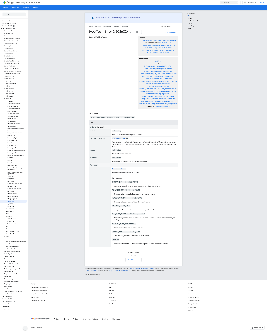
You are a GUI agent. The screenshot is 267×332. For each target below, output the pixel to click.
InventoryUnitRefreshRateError (158, 86)
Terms (33, 327)
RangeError (145, 99)
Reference (15, 7)
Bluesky (112, 290)
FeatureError (167, 79)
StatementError (144, 104)
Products (98, 26)
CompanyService (146, 40)
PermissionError (170, 91)
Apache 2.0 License (90, 270)
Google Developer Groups (39, 290)
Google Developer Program (39, 287)
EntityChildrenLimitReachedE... (164, 76)
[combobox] (230, 2)
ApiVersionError (166, 69)
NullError (152, 91)
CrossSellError (147, 76)
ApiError (158, 61)
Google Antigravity (194, 300)
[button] (13, 28)
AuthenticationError (151, 71)
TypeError (158, 106)
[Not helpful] (176, 26)
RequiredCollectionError (166, 99)
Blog (110, 287)
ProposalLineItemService (163, 48)
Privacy (39, 327)
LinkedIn (112, 297)
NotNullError (144, 91)
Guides (5, 7)
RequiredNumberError (159, 101)
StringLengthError (170, 104)
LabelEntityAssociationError (167, 89)
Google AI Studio (193, 297)
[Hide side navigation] (25, 328)
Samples (26, 7)
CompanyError (155, 74)
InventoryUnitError (163, 84)
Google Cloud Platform (90, 319)
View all (190, 310)
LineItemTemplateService (151, 45)
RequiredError (146, 101)
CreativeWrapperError (168, 74)
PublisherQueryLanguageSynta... (154, 96)
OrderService (148, 48)
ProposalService (148, 50)
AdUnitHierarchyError (152, 69)
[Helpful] (173, 26)
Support (35, 7)
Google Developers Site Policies (118, 270)
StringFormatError (157, 104)
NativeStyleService (168, 45)
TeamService (159, 50)
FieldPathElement (119, 138)
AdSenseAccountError (152, 66)
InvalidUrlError (151, 84)
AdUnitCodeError (166, 66)
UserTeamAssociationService (158, 53)
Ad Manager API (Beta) (121, 17)
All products (116, 319)
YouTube (112, 304)
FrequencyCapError (146, 81)
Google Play (192, 307)
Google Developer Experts (39, 294)
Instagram (112, 294)
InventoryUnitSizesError (147, 89)
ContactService (158, 40)
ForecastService (170, 40)
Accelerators (35, 297)
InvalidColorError (171, 81)
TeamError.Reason (119, 169)
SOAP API (36, 2)
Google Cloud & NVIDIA (38, 300)
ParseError (160, 91)
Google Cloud (192, 304)
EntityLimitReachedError (153, 79)
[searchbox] (14, 14)
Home (91, 26)
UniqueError (166, 106)
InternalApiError (159, 81)
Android (190, 287)
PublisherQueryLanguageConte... (158, 94)
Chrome (190, 290)
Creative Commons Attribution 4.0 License (141, 268)
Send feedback (170, 32)
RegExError (153, 99)
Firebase (191, 294)
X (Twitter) (112, 300)
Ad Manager (21, 2)
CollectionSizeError (165, 71)
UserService (169, 50)
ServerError (171, 101)
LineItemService (165, 43)
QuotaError (170, 96)
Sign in (262, 2)
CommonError (145, 74)
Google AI (105, 319)
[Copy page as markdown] (137, 32)
